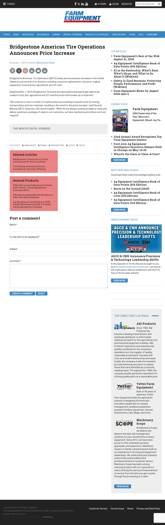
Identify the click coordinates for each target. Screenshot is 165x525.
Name (13, 224)
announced (30, 145)
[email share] (38, 70)
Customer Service (98, 508)
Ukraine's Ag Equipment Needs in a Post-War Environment (33, 196)
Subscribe (151, 34)
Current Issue (117, 508)
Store (132, 34)
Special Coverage (72, 34)
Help (140, 34)
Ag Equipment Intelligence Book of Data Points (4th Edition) (137, 65)
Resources (28, 34)
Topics (11, 4)
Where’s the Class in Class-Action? (137, 154)
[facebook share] (12, 70)
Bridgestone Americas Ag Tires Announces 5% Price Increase (30, 160)
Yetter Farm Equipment (145, 385)
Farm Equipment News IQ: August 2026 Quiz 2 (136, 92)
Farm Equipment (145, 109)
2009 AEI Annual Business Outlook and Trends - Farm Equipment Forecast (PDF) (32, 188)
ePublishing (48, 517)
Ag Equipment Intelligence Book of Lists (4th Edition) (137, 194)
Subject (13, 249)
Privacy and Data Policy (148, 508)
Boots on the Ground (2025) (131, 188)
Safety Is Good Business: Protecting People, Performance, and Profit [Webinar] (137, 83)
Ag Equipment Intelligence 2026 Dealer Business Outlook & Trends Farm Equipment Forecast (32, 204)
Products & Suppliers (97, 34)
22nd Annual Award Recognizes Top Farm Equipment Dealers (138, 138)
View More (119, 160)
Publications (119, 34)
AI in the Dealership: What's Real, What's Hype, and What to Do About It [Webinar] (136, 73)
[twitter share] (19, 70)
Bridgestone (57, 145)
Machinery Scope (144, 421)
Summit (56, 34)
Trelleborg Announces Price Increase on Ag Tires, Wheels (29, 167)
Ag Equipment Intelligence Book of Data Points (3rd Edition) (137, 201)
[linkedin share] (32, 70)
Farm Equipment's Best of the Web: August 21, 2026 (137, 57)
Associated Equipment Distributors (131, 267)
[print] (45, 70)
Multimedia (43, 34)
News (16, 34)
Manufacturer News (46, 62)
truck (82, 145)
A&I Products (146, 324)
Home (130, 508)
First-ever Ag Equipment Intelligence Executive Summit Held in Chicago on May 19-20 (138, 147)
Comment (15, 261)
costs (71, 145)
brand (43, 145)
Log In (115, 4)
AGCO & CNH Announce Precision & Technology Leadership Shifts (135, 258)
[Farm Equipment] (120, 120)
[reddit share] (25, 70)
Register (127, 4)
